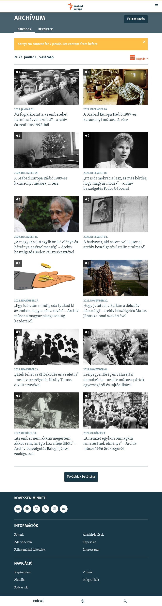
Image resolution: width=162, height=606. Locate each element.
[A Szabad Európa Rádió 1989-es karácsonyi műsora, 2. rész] (115, 87)
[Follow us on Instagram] (36, 509)
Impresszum (91, 549)
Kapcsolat (89, 542)
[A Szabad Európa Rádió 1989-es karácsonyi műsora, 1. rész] (46, 150)
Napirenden (22, 572)
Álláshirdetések (93, 534)
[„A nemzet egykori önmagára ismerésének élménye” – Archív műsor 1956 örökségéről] (115, 410)
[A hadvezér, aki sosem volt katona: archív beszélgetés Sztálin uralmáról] (115, 214)
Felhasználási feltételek (29, 549)
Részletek (45, 29)
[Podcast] (54, 509)
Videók (87, 572)
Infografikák (91, 580)
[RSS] (45, 509)
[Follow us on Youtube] (18, 509)
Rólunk (19, 534)
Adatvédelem (23, 542)
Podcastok (21, 587)
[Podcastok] (83, 601)
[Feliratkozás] (63, 509)
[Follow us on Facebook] (27, 509)
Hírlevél (38, 601)
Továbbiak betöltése (81, 477)
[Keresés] (125, 601)
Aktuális (19, 580)
